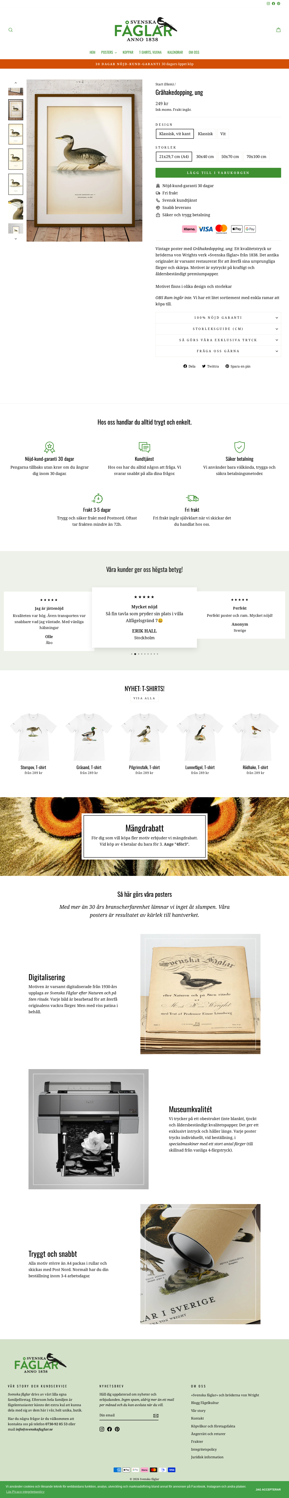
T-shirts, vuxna (150, 52)
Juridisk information (207, 1457)
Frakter (197, 1441)
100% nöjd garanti (218, 317)
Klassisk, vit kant (175, 133)
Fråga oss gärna (218, 351)
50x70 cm (230, 156)
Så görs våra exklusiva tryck (218, 340)
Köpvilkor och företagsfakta (213, 1426)
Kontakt (197, 1418)
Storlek (166, 147)
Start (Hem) (165, 84)
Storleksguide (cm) (218, 329)
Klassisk (205, 133)
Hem (92, 52)
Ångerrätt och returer (208, 1434)
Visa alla (144, 698)
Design (164, 124)
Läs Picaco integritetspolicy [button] (25, 1491)
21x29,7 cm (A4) (174, 156)
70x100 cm (256, 156)
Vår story (198, 1410)
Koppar (128, 52)
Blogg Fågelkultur (205, 1402)
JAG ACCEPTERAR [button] (268, 1489)
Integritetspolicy (204, 1449)
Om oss (194, 52)
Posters (107, 52)
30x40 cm (205, 156)
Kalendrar (175, 52)
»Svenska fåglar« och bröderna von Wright (225, 1395)
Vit (223, 133)
